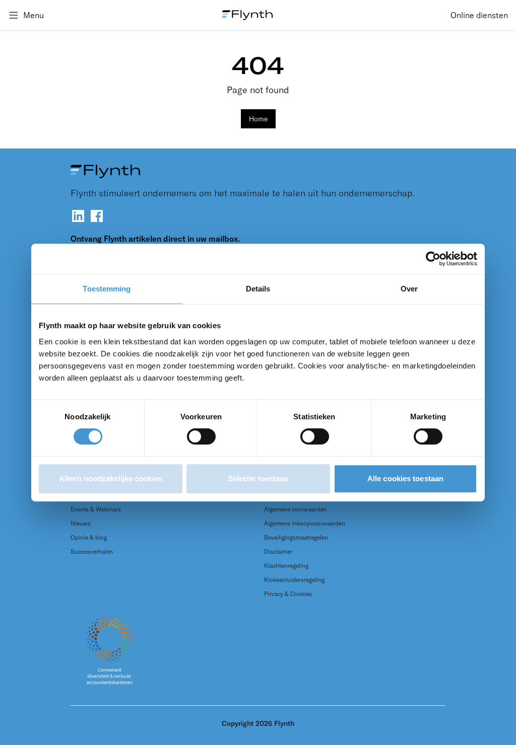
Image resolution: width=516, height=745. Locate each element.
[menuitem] (479, 15)
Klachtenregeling (286, 565)
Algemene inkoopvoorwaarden (304, 523)
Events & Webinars (96, 509)
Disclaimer (278, 551)
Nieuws (81, 523)
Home (258, 118)
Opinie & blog (89, 537)
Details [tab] (258, 288)
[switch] (201, 436)
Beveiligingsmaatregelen (296, 537)
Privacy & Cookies (288, 594)
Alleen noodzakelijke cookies (110, 478)
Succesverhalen (92, 551)
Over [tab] (409, 288)
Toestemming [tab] (107, 288)
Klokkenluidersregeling (294, 579)
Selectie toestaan (258, 478)
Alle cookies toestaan (405, 478)
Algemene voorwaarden (295, 509)
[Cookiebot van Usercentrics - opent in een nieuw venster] (433, 258)
